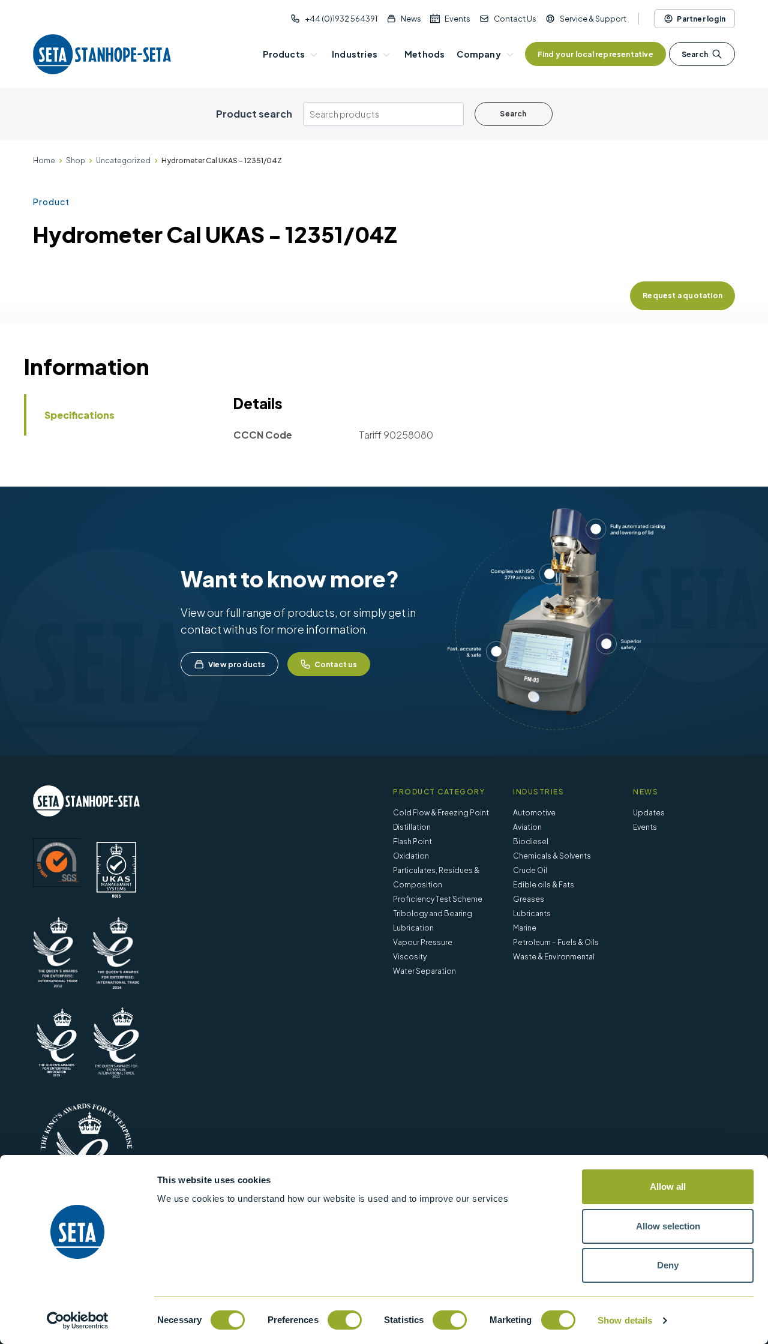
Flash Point (412, 841)
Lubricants (532, 913)
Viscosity (410, 956)
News (411, 18)
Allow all (668, 1186)
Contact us (336, 664)
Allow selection (668, 1226)
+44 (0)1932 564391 (341, 18)
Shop (75, 160)
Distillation (412, 827)
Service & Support (593, 18)
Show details (625, 1320)
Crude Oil (530, 870)
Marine (524, 927)
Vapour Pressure (422, 942)
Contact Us (515, 18)
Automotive (534, 812)
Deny (668, 1265)
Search (695, 54)
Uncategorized (123, 160)
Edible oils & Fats (543, 884)
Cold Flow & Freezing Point (441, 812)
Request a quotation (682, 295)
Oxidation (411, 855)
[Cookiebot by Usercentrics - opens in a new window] (77, 1321)
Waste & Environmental (554, 956)
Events (457, 18)
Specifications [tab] (79, 415)
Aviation (527, 827)
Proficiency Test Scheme (437, 899)
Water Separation (424, 971)
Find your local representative (595, 54)
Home (44, 160)
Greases (528, 899)
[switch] (345, 1320)
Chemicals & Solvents (552, 855)
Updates (649, 812)
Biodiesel (530, 841)
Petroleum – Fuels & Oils (556, 942)
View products (237, 664)
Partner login (701, 18)
